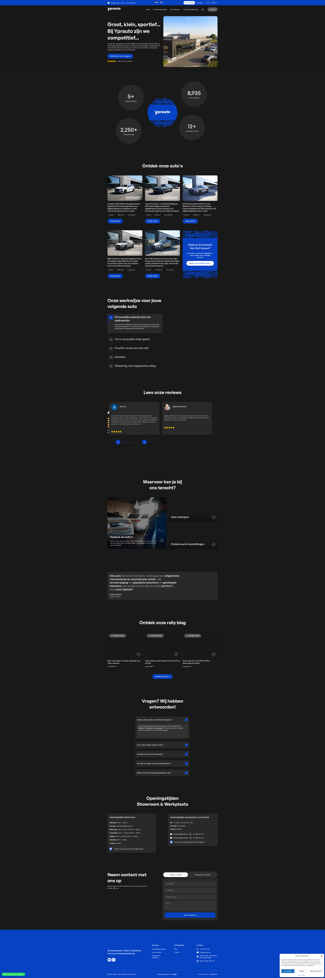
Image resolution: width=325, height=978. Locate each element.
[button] (321, 956)
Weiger (302, 971)
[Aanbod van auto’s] (162, 540)
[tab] (175, 874)
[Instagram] (114, 960)
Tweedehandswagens (160, 9)
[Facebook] (109, 960)
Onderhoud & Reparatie (190, 9)
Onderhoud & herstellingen (187, 544)
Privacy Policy (302, 975)
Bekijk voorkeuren (315, 971)
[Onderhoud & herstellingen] (214, 544)
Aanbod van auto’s (121, 537)
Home (148, 9)
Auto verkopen (180, 517)
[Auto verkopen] (214, 517)
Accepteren (288, 971)
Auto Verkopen (175, 9)
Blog (202, 9)
